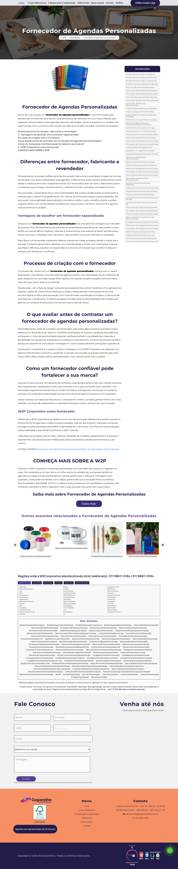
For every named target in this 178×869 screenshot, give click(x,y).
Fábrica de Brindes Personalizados (140, 87)
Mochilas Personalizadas (91, 674)
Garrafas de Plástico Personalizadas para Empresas (70, 663)
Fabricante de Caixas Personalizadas (141, 238)
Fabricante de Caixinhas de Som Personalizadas (36, 674)
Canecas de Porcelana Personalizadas (142, 134)
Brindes (58, 674)
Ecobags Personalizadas (80, 677)
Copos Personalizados (110, 674)
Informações (75, 37)
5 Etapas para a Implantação (62, 3)
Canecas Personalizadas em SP (139, 147)
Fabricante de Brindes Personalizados (141, 90)
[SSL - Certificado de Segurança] (158, 856)
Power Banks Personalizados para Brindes (78, 661)
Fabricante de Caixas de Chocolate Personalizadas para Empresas (126, 672)
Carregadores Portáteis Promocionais (106, 655)
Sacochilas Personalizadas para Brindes (137, 661)
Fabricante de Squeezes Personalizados (136, 158)
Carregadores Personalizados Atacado (135, 655)
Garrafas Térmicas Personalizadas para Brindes (142, 198)
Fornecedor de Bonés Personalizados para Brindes (89, 666)
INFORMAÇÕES (142, 69)
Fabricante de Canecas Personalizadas (142, 141)
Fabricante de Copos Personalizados (141, 120)
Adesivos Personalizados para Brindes (141, 191)
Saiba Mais (89, 503)
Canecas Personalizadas (129, 674)
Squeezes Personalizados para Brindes (142, 154)
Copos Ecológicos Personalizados (140, 112)
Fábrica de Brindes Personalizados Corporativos (126, 666)
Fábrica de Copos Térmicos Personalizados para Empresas (138, 124)
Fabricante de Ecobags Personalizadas (142, 225)
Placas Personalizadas (99, 677)
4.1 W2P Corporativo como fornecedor (39, 147)
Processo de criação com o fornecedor (39, 137)
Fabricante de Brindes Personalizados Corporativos (52, 669)
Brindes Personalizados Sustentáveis (141, 77)
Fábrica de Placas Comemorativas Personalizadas (140, 218)
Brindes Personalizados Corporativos (141, 81)
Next (162, 545)
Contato (110, 3)
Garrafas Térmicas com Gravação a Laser (35, 663)
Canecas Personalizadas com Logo (140, 128)
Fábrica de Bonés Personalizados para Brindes (141, 663)
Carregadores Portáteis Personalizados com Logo (44, 661)
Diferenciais (83, 3)
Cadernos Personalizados (150, 674)
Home (64, 37)
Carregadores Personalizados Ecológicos (70, 658)
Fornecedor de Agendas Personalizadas (142, 172)
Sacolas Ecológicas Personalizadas (108, 661)
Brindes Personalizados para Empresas (142, 84)
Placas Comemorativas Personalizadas (142, 214)
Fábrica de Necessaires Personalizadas (99, 449)
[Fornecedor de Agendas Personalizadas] (69, 78)
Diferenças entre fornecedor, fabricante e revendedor (47, 131)
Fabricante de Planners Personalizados (142, 188)
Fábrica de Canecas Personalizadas (141, 138)
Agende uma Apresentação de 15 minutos (35, 829)
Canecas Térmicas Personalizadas (140, 194)
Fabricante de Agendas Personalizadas (57, 449)
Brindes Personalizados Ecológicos (140, 74)
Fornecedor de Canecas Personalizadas (142, 144)
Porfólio (119, 3)
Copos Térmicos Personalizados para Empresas (141, 116)
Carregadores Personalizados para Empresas (136, 658)
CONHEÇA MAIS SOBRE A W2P (34, 150)
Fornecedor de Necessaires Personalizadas (137, 179)
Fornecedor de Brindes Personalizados (142, 94)
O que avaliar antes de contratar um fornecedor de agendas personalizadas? (60, 140)
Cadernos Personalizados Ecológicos (141, 165)
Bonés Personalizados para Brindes (140, 232)
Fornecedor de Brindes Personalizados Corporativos (91, 669)
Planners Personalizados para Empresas (138, 184)
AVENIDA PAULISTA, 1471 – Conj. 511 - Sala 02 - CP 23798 (140, 806)
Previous (15, 545)
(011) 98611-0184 (141, 818)
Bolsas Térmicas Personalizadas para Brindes (106, 663)
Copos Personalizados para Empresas (141, 108)
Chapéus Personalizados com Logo (140, 235)
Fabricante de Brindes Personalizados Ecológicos (45, 672)
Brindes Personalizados (71, 674)
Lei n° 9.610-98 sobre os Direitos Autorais (126, 689)
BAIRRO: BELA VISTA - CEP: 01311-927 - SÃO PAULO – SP (140, 810)
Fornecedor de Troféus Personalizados (142, 211)
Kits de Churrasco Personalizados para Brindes (73, 655)
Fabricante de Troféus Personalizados (141, 207)
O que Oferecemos (37, 3)
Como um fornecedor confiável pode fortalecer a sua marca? (51, 144)
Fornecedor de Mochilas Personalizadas (136, 104)
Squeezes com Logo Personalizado (140, 151)
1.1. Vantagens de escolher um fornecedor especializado (48, 134)
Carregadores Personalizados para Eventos (102, 658)
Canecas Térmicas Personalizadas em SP (141, 203)
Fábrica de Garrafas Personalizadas (140, 162)
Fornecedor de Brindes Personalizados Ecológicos (83, 672)
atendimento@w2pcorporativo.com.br (142, 814)
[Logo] (35, 801)
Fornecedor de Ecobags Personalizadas (142, 228)
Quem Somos (97, 3)
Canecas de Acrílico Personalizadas (141, 131)
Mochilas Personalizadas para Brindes (141, 97)
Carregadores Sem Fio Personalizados (39, 658)
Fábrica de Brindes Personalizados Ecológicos (128, 669)
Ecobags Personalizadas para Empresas (142, 222)
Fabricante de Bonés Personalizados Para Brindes (52, 666)
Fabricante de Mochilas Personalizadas (142, 100)
